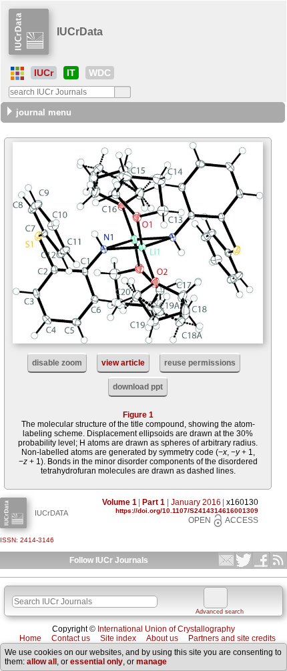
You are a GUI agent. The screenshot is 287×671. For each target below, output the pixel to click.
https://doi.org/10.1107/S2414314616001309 (186, 510)
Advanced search (220, 611)
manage (151, 661)
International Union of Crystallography (166, 629)
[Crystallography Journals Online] (17, 73)
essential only (96, 661)
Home (30, 638)
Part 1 (153, 502)
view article (123, 363)
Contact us (70, 638)
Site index (118, 638)
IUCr (43, 72)
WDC (100, 72)
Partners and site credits (232, 638)
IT (71, 72)
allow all (42, 661)
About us (162, 638)
